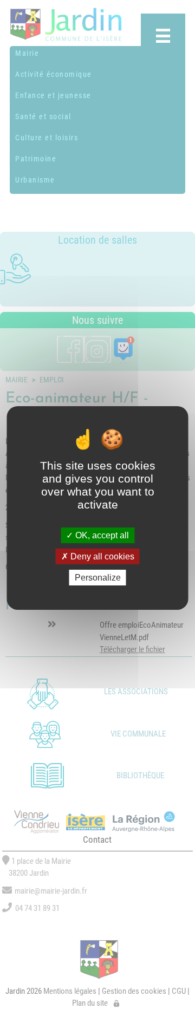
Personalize (98, 577)
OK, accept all (101, 534)
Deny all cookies (101, 556)
